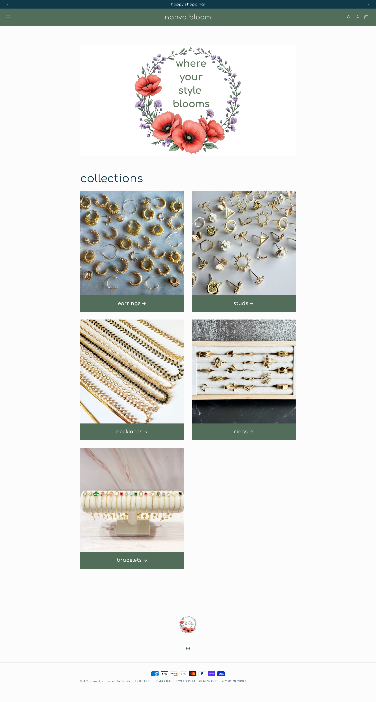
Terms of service (185, 681)
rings (241, 431)
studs (241, 303)
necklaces (129, 431)
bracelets (129, 560)
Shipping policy (208, 681)
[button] (8, 17)
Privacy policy (142, 681)
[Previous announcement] (7, 4)
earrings (129, 303)
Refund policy (163, 681)
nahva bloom (97, 681)
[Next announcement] (368, 4)
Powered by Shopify (118, 681)
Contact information (234, 681)
